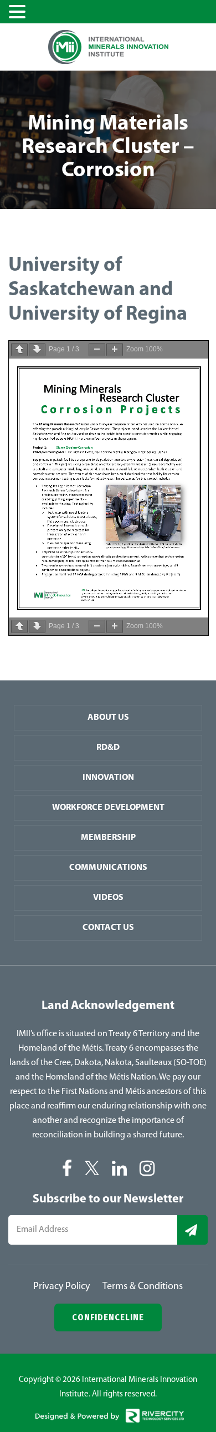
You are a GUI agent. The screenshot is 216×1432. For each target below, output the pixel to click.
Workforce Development (108, 807)
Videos (108, 897)
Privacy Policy (61, 1287)
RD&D (108, 747)
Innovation (108, 777)
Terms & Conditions (142, 1287)
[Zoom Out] (97, 349)
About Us (108, 717)
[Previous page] (19, 349)
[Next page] (37, 349)
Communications (108, 867)
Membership (108, 837)
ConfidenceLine (108, 1317)
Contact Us (108, 927)
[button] (19, 13)
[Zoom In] (114, 349)
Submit (192, 1230)
